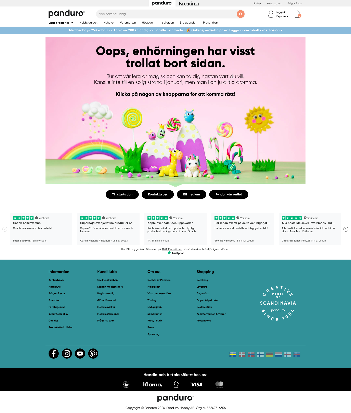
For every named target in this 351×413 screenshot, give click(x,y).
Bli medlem (191, 194)
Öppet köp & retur (208, 300)
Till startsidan (122, 194)
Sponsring (153, 334)
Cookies (53, 320)
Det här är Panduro (159, 279)
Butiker (257, 3)
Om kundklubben (107, 279)
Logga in (281, 12)
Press (150, 327)
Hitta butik (55, 286)
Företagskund (57, 306)
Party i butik (154, 320)
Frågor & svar (294, 3)
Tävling (151, 300)
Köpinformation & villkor (211, 313)
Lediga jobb (154, 306)
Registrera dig (105, 293)
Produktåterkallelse (60, 327)
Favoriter (54, 300)
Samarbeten (154, 313)
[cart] (297, 14)
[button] (61, 23)
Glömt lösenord (106, 300)
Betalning (202, 279)
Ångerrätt (203, 293)
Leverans (202, 286)
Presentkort (204, 320)
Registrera (282, 16)
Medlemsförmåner (108, 313)
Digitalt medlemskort (110, 286)
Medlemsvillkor (106, 306)
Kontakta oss (274, 3)
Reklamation (204, 306)
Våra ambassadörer (159, 293)
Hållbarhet (153, 286)
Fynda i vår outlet (229, 194)
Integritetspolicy (58, 313)
